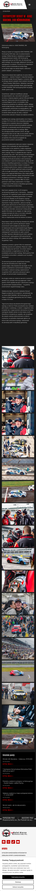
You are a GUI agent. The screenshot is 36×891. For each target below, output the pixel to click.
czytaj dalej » (8, 764)
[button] (29, 4)
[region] (18, 874)
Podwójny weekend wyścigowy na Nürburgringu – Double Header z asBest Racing (18, 782)
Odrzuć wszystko (18, 887)
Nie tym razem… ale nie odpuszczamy (14, 805)
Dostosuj (18, 882)
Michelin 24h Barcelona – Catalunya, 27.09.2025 (17, 759)
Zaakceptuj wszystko (18, 877)
